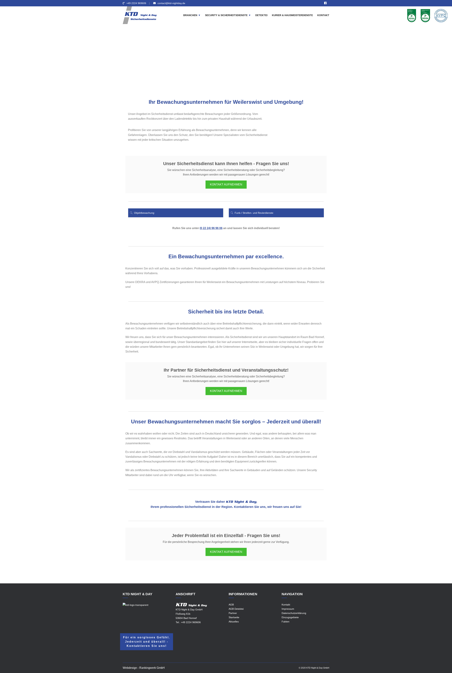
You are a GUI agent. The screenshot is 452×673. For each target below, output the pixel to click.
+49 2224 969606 (136, 3)
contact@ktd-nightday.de (171, 3)
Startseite (234, 617)
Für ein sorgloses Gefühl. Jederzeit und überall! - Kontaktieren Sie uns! (146, 641)
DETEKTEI (261, 15)
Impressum (288, 608)
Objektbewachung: (144, 212)
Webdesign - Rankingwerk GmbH (144, 667)
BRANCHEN (190, 15)
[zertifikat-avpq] (441, 15)
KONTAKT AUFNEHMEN (226, 184)
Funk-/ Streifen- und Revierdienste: (254, 212)
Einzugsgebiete (206, 62)
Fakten (285, 621)
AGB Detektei (236, 608)
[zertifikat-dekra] (411, 15)
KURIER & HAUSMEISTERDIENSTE (292, 15)
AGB (231, 604)
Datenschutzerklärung (294, 613)
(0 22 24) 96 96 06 (211, 228)
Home (191, 62)
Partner (233, 613)
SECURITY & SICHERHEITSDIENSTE (226, 15)
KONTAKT (323, 15)
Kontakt (286, 604)
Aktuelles (234, 621)
